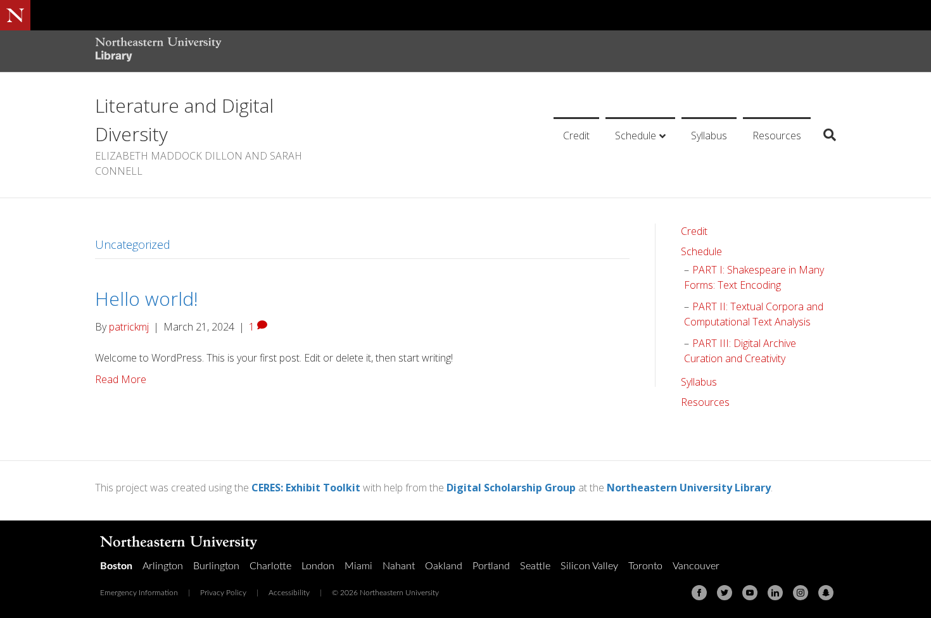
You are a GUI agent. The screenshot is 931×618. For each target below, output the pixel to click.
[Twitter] (724, 592)
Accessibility (289, 592)
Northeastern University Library (689, 488)
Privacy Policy (223, 592)
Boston (116, 566)
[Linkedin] (775, 592)
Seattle (535, 566)
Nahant (399, 566)
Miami (358, 566)
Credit (576, 135)
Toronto (645, 566)
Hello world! (146, 299)
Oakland (443, 566)
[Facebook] (699, 592)
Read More (120, 379)
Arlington (162, 566)
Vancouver (696, 566)
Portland (491, 566)
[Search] (825, 134)
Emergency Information (139, 592)
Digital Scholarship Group (511, 488)
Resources (776, 135)
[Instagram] (800, 592)
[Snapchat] (825, 592)
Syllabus (709, 135)
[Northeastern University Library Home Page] (158, 51)
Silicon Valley (589, 566)
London (317, 566)
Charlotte (270, 566)
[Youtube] (749, 592)
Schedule (635, 135)
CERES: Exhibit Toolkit (305, 488)
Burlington (216, 566)
